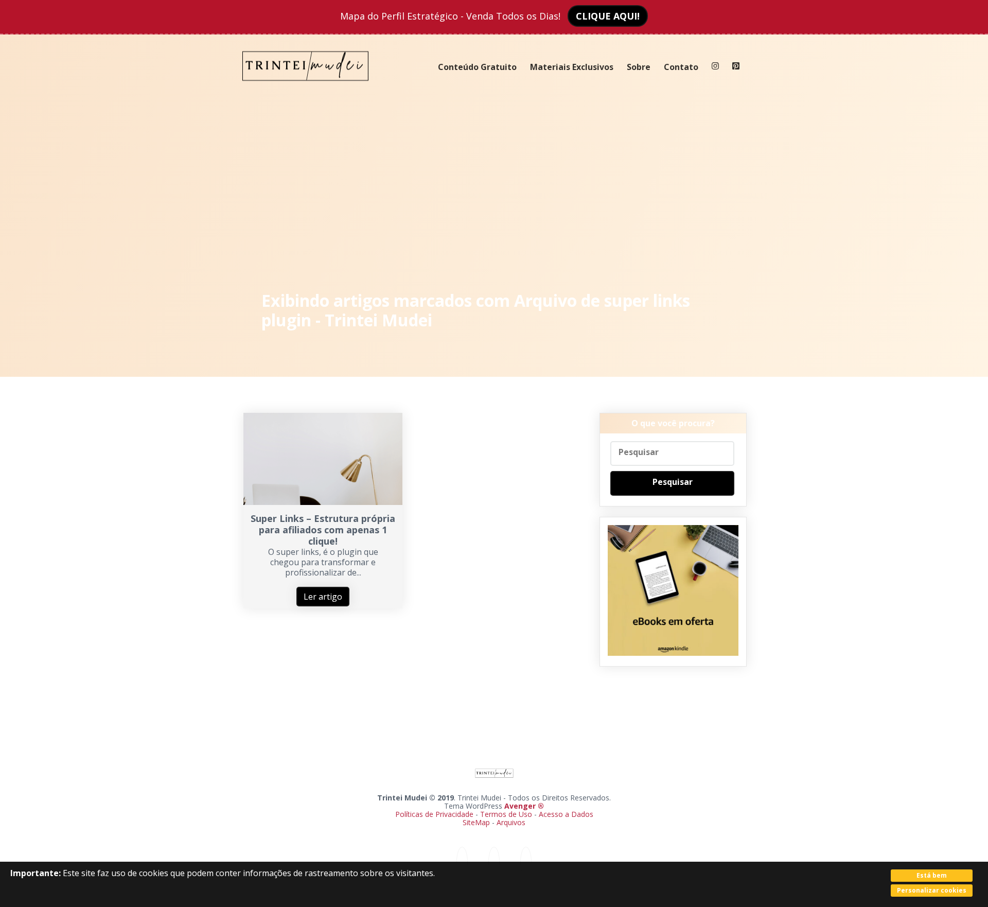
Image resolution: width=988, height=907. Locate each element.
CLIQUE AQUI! (608, 16)
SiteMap (477, 822)
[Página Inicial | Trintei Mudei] (305, 88)
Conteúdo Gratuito (477, 67)
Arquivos (511, 822)
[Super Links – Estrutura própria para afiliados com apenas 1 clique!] (322, 502)
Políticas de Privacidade (434, 814)
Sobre (638, 67)
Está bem (931, 875)
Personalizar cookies (931, 890)
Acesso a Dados (566, 814)
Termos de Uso (506, 814)
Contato (681, 67)
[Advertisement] (494, 190)
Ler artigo (323, 596)
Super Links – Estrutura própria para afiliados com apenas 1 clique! (323, 529)
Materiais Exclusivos (571, 67)
